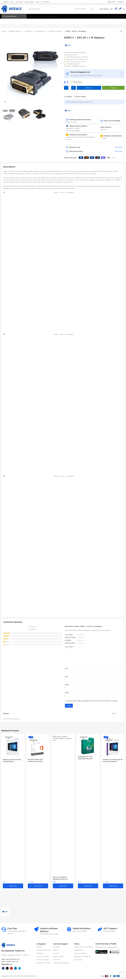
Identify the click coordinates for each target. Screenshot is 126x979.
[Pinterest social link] (104, 2)
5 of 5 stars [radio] (83, 634)
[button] (13, 885)
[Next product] (123, 31)
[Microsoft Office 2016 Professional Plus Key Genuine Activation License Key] (38, 746)
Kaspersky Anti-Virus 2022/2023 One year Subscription (85, 758)
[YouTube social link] (101, 2)
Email (67, 693)
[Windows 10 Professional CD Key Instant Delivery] (113, 746)
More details (119, 147)
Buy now (113, 88)
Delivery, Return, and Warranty (83, 947)
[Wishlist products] (111, 9)
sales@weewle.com (12, 961)
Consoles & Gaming (42, 956)
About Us (56, 950)
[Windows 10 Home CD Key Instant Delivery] (13, 746)
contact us (56, 953)
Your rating (69, 635)
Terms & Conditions (80, 953)
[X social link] (95, 2)
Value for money (70, 637)
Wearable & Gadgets (42, 960)
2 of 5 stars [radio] (79, 634)
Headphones (40, 953)
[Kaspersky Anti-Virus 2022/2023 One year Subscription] (88, 745)
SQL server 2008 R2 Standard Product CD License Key (60, 879)
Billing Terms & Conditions (82, 956)
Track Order (56, 960)
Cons (66, 676)
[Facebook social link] (92, 2)
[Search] (92, 9)
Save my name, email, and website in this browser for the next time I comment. (92, 701)
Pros (66, 668)
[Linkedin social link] (121, 96)
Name (67, 684)
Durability (68, 640)
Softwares (39, 947)
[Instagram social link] (98, 2)
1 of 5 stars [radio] (77, 634)
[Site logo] (12, 9)
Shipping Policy (78, 950)
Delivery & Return (58, 956)
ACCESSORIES (40, 31)
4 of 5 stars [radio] (82, 634)
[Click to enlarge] (5, 101)
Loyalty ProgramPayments (61, 963)
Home (3, 31)
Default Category (15, 31)
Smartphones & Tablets (43, 963)
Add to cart (89, 88)
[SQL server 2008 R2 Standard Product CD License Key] (63, 805)
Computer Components (43, 950)
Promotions (56, 947)
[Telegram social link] (124, 96)
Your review (69, 647)
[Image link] (9, 945)
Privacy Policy (78, 960)
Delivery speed (70, 643)
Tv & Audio (28, 31)
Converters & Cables (55, 31)
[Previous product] (119, 31)
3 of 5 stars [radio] (80, 634)
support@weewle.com (10, 959)
